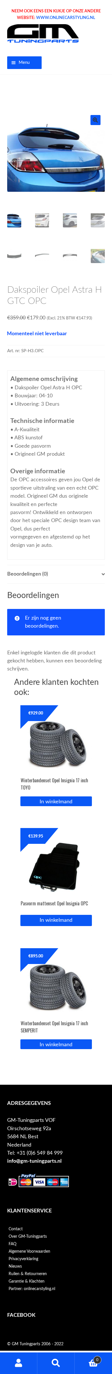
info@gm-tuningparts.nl (34, 1161)
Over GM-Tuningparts (28, 1237)
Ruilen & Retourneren (28, 1274)
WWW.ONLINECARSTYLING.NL (65, 18)
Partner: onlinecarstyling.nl (32, 1289)
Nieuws (15, 1266)
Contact (16, 1229)
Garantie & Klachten (27, 1281)
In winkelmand (56, 920)
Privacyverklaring (23, 1259)
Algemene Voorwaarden (29, 1252)
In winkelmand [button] (56, 801)
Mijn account (18, 1363)
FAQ (12, 1244)
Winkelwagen (87, 1358)
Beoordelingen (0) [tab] (27, 574)
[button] (95, 120)
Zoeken (56, 1363)
